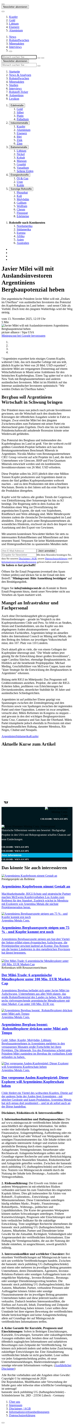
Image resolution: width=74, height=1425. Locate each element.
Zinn (19, 143)
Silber (20, 112)
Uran (20, 181)
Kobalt (21, 157)
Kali (19, 195)
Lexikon (14, 98)
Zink (19, 140)
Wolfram (22, 206)
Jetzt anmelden (46, 550)
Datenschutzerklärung (56, 558)
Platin (20, 115)
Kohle (20, 185)
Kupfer (13, 16)
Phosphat (22, 192)
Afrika (20, 236)
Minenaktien (16, 43)
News (12, 36)
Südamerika (24, 229)
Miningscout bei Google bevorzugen (23, 335)
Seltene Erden (25, 171)
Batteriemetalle (19, 147)
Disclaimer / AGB (28, 558)
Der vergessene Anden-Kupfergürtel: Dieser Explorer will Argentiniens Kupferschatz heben (35, 1082)
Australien (23, 243)
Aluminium (16, 30)
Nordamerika (24, 226)
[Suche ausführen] (42, 57)
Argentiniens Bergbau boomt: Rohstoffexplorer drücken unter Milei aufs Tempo (35, 1028)
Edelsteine (23, 216)
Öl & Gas (22, 178)
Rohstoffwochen (19, 40)
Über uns (14, 1401)
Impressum (15, 1405)
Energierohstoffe (20, 174)
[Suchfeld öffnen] (10, 51)
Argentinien (9, 736)
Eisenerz (14, 27)
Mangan (22, 161)
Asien (20, 239)
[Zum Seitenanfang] (3, 1422)
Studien (13, 85)
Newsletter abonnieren (15, 6)
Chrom (21, 209)
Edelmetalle (17, 105)
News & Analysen (20, 75)
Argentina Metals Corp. (16, 920)
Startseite (14, 71)
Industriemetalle (19, 123)
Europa (21, 232)
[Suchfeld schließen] (38, 57)
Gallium (21, 202)
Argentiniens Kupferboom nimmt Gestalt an (36, 886)
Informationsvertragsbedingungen (19, 562)
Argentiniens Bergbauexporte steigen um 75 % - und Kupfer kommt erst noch (35, 930)
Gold (12, 20)
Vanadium (23, 167)
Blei (19, 136)
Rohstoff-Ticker (18, 91)
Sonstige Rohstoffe (21, 189)
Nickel (21, 154)
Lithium (14, 23)
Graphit (21, 164)
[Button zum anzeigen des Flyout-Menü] (3, 4)
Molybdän (23, 199)
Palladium (23, 119)
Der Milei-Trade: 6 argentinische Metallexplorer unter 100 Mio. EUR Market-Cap (36, 979)
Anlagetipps (16, 95)
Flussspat (22, 212)
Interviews (15, 47)
